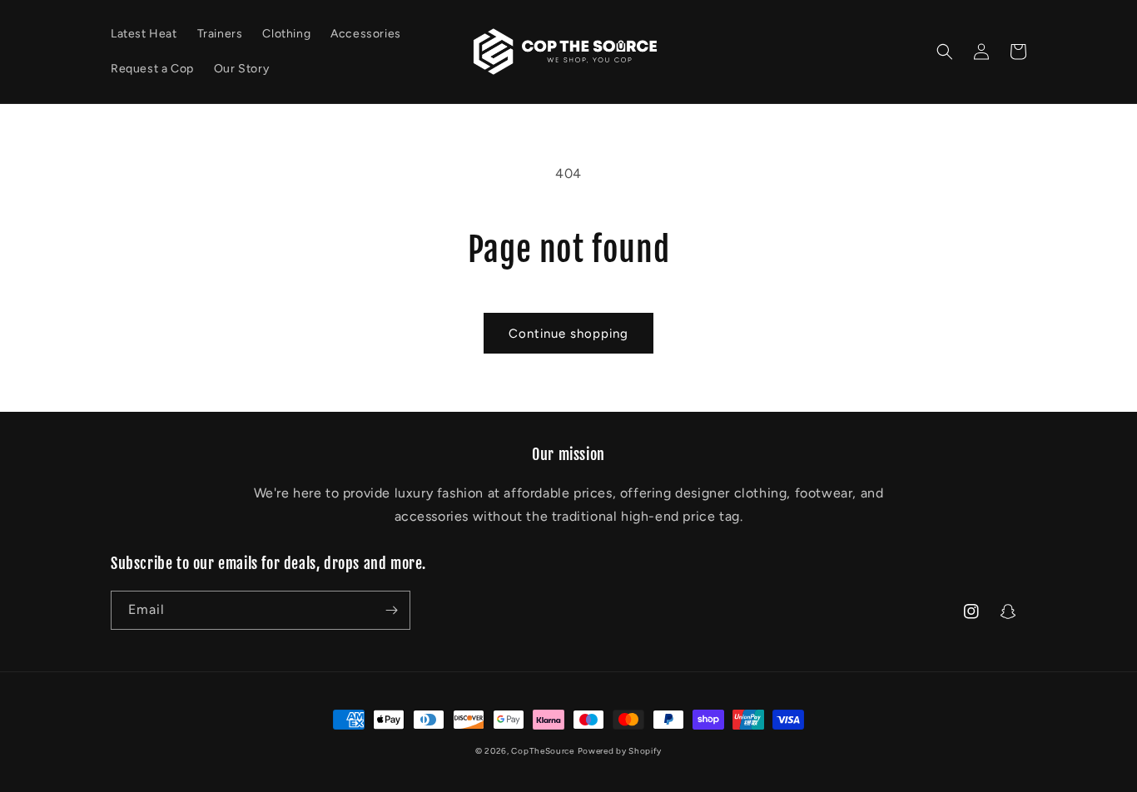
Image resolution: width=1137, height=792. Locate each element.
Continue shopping (568, 333)
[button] (944, 51)
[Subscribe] (391, 610)
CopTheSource (542, 750)
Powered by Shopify (620, 750)
